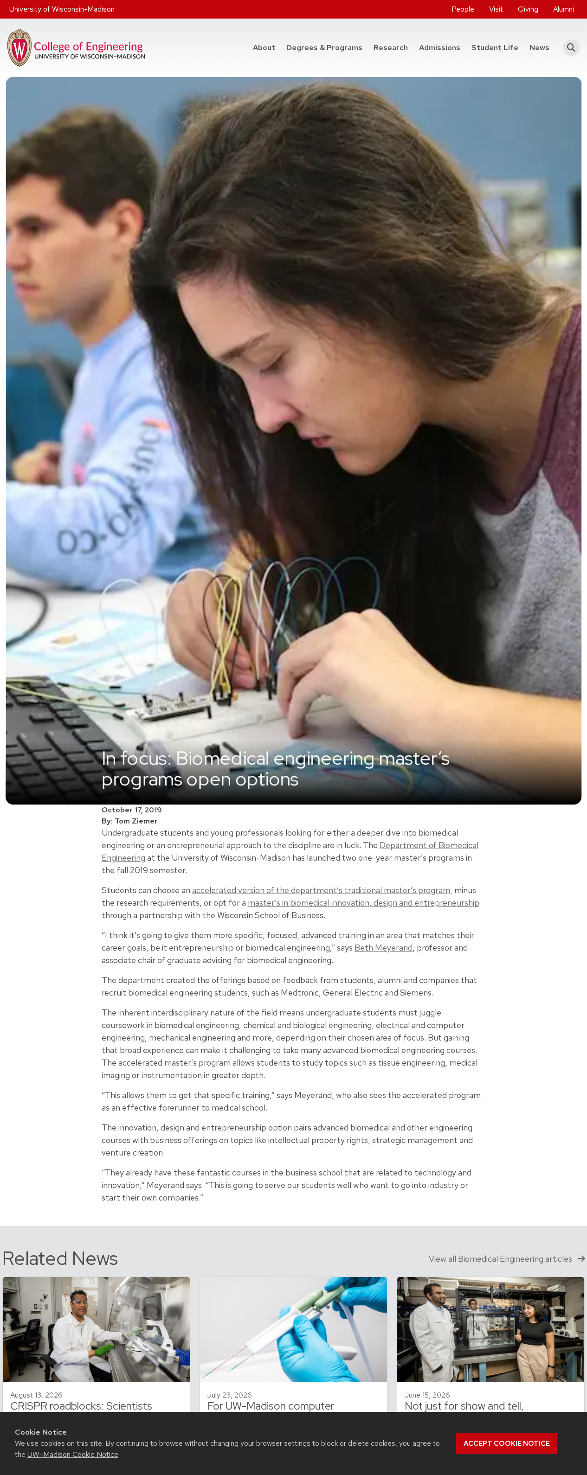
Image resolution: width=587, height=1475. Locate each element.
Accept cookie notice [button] (507, 1443)
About (264, 47)
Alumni (563, 9)
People (463, 9)
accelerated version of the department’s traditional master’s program (321, 890)
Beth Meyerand (384, 947)
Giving (528, 9)
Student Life (494, 47)
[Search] (568, 48)
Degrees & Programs (327, 47)
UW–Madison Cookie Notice (72, 1454)
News (539, 47)
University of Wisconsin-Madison (62, 9)
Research (391, 47)
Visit (496, 9)
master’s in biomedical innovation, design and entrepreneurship (363, 902)
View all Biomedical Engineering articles (501, 1258)
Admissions (439, 47)
